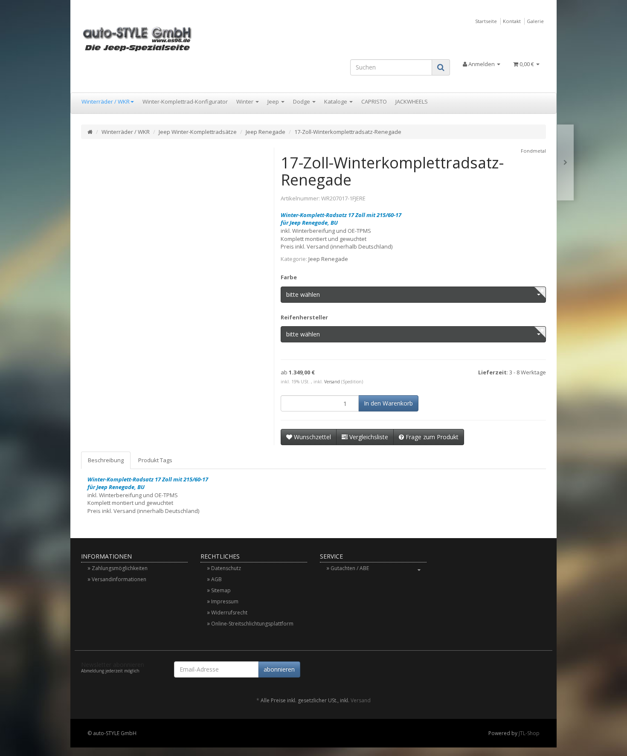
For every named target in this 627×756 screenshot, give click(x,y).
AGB (216, 579)
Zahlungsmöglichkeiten (120, 568)
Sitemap (221, 590)
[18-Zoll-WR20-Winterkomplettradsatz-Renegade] (565, 163)
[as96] (154, 38)
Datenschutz (226, 568)
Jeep (273, 101)
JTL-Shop (529, 733)
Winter (245, 101)
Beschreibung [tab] (106, 460)
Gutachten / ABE (350, 568)
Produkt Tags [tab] (155, 460)
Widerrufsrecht (229, 612)
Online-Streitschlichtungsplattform (252, 623)
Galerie (535, 21)
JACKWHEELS (411, 101)
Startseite (486, 21)
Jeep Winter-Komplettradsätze (198, 132)
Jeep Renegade (265, 132)
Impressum (224, 601)
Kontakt (512, 21)
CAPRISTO (374, 101)
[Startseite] (90, 132)
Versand (332, 382)
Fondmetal (533, 151)
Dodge (302, 101)
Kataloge (336, 101)
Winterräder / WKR (105, 101)
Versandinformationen (119, 579)
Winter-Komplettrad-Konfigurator (185, 101)
